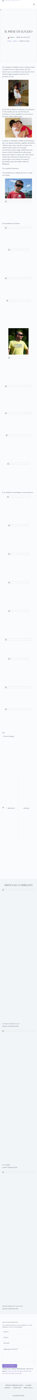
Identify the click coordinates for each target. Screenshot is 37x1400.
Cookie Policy (17, 1387)
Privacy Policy (28, 1387)
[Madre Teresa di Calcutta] (18, 1237)
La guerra (6, 1165)
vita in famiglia (8, 736)
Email (6, 1337)
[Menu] (34, 4)
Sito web (6, 1343)
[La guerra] (18, 1096)
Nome (6, 1332)
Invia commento (9, 1366)
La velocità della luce (11, 1024)
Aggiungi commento (11, 1349)
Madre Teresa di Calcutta (12, 1306)
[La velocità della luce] (18, 955)
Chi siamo (28, 1385)
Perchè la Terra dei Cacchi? (14, 1385)
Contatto (7, 1387)
